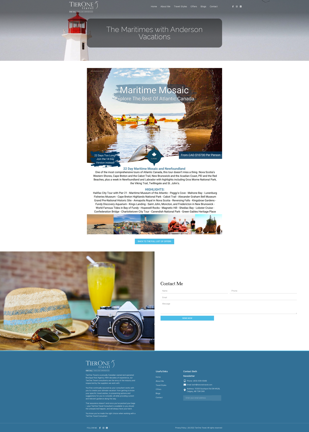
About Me (165, 6)
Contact (214, 6)
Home (154, 6)
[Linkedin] (241, 6)
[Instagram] (237, 6)
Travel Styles (180, 6)
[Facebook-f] (233, 6)
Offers (194, 6)
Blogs (203, 6)
